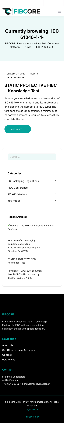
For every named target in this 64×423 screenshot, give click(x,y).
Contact (7, 354)
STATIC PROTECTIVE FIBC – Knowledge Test (30, 87)
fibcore (34, 74)
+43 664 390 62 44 (12, 383)
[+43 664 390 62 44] (3, 3)
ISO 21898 (14, 201)
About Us (7, 345)
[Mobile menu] (60, 11)
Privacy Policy (32, 416)
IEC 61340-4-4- (15, 77)
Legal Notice (32, 409)
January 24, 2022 (16, 74)
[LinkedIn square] (46, 3)
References (8, 359)
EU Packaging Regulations (23, 181)
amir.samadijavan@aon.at (37, 383)
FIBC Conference (18, 187)
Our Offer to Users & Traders (18, 350)
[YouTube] (60, 3)
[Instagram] (53, 3)
